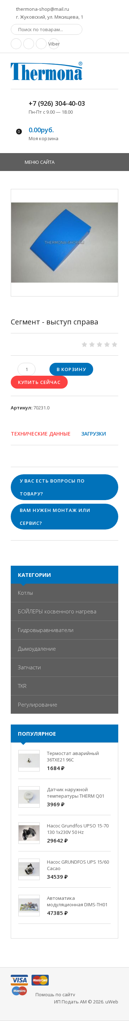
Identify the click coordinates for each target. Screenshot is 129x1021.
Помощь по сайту (55, 994)
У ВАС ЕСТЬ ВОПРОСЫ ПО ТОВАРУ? (52, 487)
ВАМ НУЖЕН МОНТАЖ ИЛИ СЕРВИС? (55, 516)
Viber (53, 44)
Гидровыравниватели (45, 629)
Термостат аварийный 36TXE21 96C (73, 756)
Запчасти (29, 667)
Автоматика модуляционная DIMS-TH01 (77, 901)
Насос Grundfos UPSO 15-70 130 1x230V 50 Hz (78, 828)
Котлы (25, 592)
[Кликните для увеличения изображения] (64, 242)
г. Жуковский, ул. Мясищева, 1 (49, 17)
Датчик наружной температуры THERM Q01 (75, 792)
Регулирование (37, 704)
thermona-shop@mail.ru (42, 9)
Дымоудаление (37, 648)
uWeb (111, 1001)
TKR (22, 685)
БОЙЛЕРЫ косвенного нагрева (57, 611)
